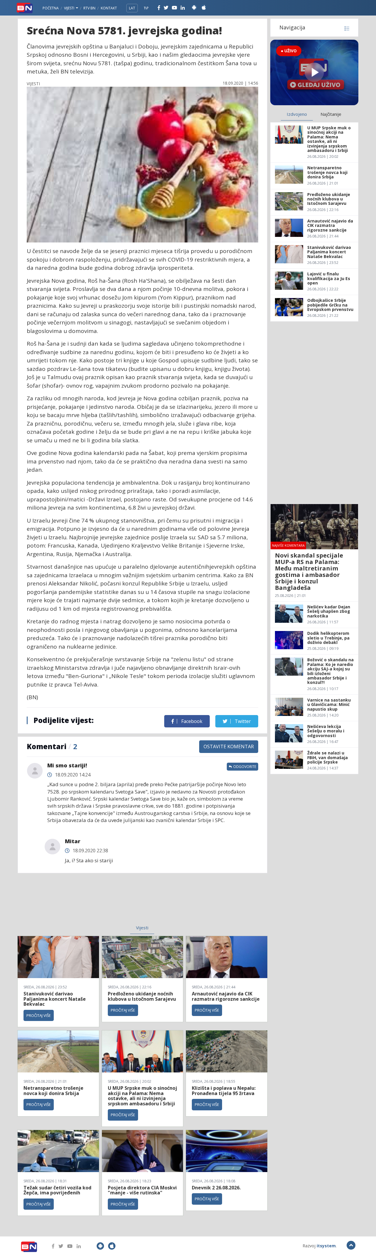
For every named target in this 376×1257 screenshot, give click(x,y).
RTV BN (89, 8)
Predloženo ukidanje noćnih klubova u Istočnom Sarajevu (142, 996)
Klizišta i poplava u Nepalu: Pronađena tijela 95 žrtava (224, 1091)
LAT (132, 8)
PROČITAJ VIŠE (38, 1015)
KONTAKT (109, 8)
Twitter (242, 721)
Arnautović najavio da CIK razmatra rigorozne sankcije (226, 996)
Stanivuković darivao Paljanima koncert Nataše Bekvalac (55, 998)
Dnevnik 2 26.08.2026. (216, 1187)
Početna (51, 8)
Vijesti (69, 8)
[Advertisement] (94, 902)
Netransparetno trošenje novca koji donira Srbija (53, 1091)
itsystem (326, 1245)
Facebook (191, 721)
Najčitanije (330, 114)
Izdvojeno (297, 114)
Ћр (146, 8)
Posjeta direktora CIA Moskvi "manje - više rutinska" (142, 1190)
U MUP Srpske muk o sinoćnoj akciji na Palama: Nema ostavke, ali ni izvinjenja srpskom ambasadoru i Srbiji (142, 1096)
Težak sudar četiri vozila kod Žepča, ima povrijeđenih (57, 1190)
